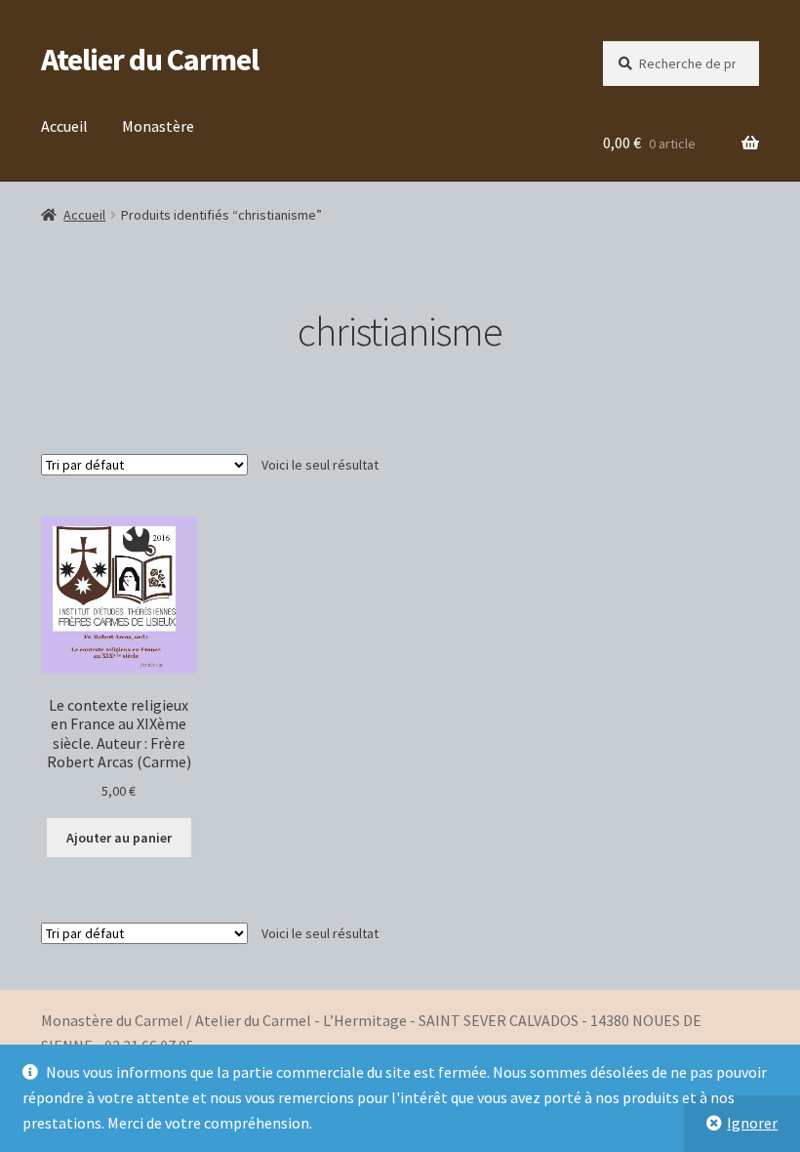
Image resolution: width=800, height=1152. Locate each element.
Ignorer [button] (752, 1122)
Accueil (64, 126)
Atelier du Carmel (150, 59)
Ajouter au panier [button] (119, 837)
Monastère (158, 126)
